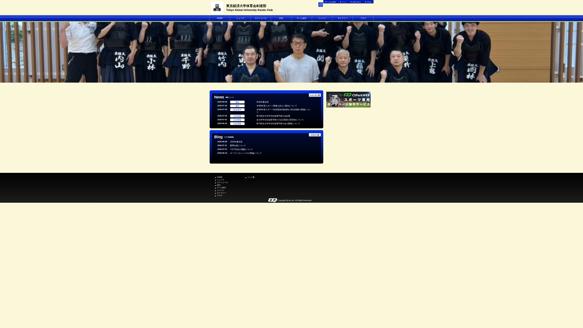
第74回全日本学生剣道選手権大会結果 (273, 116)
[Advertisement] (348, 131)
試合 (281, 18)
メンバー (322, 18)
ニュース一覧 (315, 95)
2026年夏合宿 (262, 102)
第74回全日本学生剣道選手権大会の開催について (278, 123)
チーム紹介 (302, 18)
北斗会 (369, 2)
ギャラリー (343, 18)
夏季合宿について (238, 145)
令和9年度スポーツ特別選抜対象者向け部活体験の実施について (283, 111)
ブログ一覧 (315, 135)
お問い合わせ (357, 2)
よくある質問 (331, 2)
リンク (344, 2)
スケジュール (261, 18)
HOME (220, 18)
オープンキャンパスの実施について (246, 153)
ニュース (240, 18)
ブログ (363, 18)
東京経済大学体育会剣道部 (246, 5)
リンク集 (251, 177)
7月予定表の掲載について (241, 149)
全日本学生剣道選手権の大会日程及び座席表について (280, 120)
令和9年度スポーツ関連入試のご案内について (276, 106)
